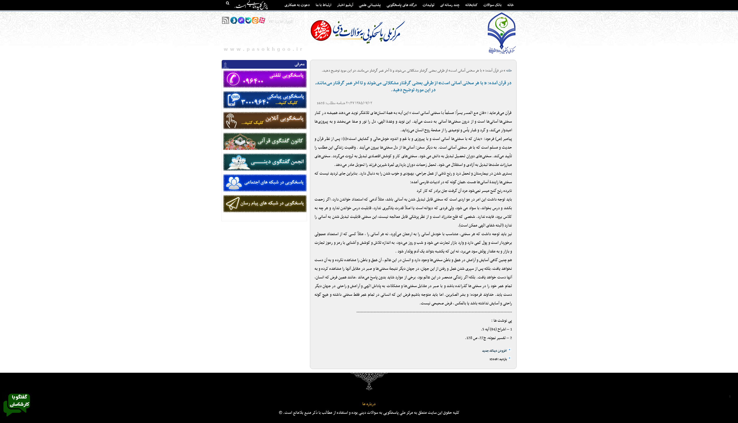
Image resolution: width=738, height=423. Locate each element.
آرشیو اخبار (345, 5)
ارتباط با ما (323, 5)
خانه (510, 5)
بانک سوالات (492, 5)
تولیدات (428, 5)
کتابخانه (471, 5)
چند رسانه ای (450, 5)
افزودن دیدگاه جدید (494, 351)
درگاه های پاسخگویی (402, 5)
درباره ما (369, 404)
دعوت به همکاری (297, 5)
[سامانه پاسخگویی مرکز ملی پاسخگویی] (17, 418)
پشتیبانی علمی (370, 5)
